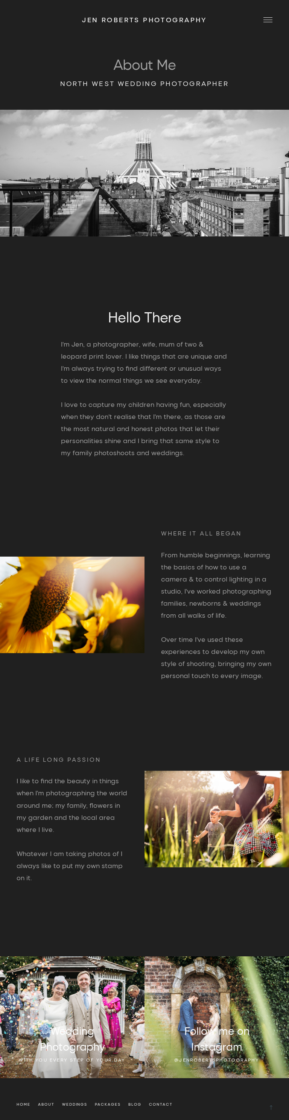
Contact (161, 1104)
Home (23, 1104)
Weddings (75, 1104)
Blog (134, 1104)
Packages (108, 1104)
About (46, 1104)
